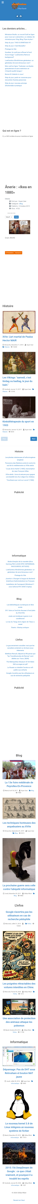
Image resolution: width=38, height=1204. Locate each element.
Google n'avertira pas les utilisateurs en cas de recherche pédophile (19, 916)
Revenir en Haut (19, 1200)
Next (33, 439)
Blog (21, 204)
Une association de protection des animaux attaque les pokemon (19, 1022)
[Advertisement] (19, 109)
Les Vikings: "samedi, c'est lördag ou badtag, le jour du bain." (17, 381)
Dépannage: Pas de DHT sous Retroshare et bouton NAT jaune (19, 1073)
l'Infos (29, 924)
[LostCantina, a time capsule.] (19, 6)
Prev (4, 439)
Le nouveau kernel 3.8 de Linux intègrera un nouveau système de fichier (19, 1127)
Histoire (7, 347)
